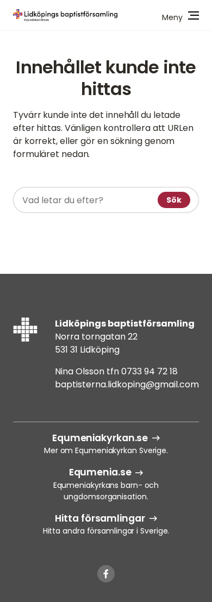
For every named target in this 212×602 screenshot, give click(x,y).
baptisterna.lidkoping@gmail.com (127, 384)
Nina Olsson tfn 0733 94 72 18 (116, 371)
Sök (174, 200)
